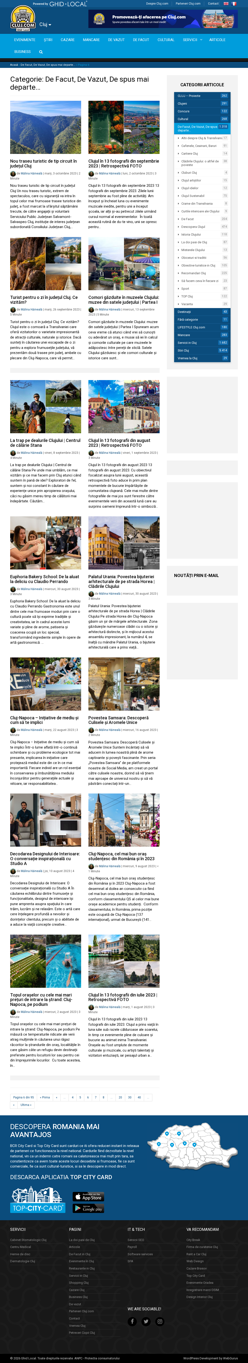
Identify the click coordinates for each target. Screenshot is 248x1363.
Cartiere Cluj (189, 153)
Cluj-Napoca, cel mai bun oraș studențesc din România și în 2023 (121, 856)
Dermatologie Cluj (22, 1261)
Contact (213, 3)
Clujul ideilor (189, 188)
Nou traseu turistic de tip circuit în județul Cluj (43, 163)
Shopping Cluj (79, 1282)
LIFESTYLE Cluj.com (191, 327)
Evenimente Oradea (199, 1282)
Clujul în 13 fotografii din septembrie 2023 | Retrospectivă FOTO (123, 163)
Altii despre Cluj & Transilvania (202, 138)
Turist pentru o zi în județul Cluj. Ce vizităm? (44, 300)
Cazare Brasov (196, 1268)
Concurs (183, 111)
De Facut (187, 219)
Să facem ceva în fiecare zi (199, 281)
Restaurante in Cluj (82, 1268)
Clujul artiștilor (191, 180)
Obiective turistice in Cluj (198, 265)
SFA (130, 1261)
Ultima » (26, 1105)
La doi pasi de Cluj (194, 242)
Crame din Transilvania (197, 203)
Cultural (183, 119)
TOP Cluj (187, 296)
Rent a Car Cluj (196, 1254)
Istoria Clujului (191, 234)
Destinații (184, 312)
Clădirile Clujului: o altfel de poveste (200, 163)
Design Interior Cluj (199, 1297)
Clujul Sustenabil (192, 196)
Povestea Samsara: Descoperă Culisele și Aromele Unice (118, 720)
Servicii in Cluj (187, 343)
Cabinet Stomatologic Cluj (28, 1240)
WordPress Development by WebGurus (210, 1358)
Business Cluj (78, 1297)
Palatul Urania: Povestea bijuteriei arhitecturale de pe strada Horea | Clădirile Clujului (121, 581)
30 (130, 1097)
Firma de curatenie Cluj (202, 1247)
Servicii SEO (136, 1240)
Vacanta (187, 304)
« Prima (45, 1097)
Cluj (43, 24)
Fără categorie (188, 319)
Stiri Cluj (183, 350)
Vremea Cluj (77, 1325)
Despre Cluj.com (157, 3)
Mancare (184, 335)
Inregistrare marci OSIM (202, 1290)
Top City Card (195, 1275)
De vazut (75, 1304)
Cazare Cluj (77, 1290)
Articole (74, 1247)
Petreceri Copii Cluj (82, 1332)
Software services (140, 1254)
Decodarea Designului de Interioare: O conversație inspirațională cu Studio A (45, 858)
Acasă (14, 64)
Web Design (195, 1261)
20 (120, 1097)
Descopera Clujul (193, 227)
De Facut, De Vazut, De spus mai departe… (200, 128)
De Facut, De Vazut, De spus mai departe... (48, 64)
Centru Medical (20, 1247)
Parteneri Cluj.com (188, 3)
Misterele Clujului (193, 250)
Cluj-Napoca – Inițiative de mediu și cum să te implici (44, 720)
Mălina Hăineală (31, 173)
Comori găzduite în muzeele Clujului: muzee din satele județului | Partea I (123, 300)
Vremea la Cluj (187, 358)
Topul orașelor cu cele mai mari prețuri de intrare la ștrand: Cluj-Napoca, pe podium (41, 999)
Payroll (132, 1247)
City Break (193, 1240)
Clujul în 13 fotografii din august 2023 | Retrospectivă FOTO (119, 443)
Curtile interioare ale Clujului (200, 211)
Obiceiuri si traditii (193, 258)
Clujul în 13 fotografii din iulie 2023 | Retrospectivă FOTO (122, 997)
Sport (185, 288)
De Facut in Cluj (79, 1254)
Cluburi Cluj (189, 172)
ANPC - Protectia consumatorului (97, 1358)
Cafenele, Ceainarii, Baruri (199, 146)
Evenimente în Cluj (81, 1261)
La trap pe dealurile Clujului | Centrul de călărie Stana (45, 443)
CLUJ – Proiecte (189, 96)
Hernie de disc (20, 1254)
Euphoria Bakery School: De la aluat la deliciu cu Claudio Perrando (44, 579)
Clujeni (182, 103)
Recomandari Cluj (193, 273)
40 (139, 1097)
